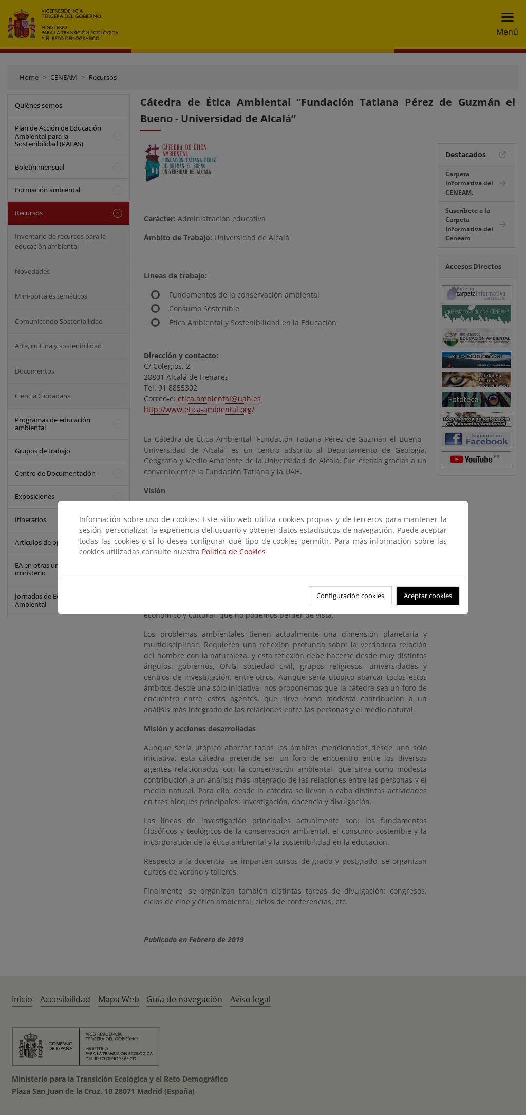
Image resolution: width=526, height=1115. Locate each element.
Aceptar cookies (428, 595)
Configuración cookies (350, 595)
